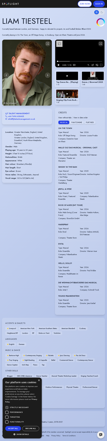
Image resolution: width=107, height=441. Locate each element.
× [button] (39, 380)
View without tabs (64, 117)
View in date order (80, 117)
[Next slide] (47, 75)
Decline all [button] (30, 428)
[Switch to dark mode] (99, 12)
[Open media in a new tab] (92, 65)
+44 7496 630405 (16, 116)
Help (47, 436)
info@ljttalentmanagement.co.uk (21, 119)
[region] (80, 53)
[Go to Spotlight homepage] (10, 4)
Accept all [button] (13, 428)
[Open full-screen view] (47, 43)
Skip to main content (29, 4)
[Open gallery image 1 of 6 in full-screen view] (27, 73)
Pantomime (77, 122)
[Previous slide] (6, 75)
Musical (64, 122)
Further (90, 122)
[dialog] (22, 408)
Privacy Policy (55, 436)
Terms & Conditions (69, 436)
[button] (99, 4)
